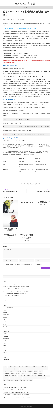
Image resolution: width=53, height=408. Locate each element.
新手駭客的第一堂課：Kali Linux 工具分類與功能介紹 (10, 235)
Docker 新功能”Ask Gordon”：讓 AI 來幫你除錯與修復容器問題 (14, 293)
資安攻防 (4, 352)
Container (44, 366)
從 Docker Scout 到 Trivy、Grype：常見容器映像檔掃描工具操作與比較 (16, 291)
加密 (37, 378)
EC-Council (44, 368)
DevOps (22, 368)
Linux (18, 373)
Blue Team (17, 366)
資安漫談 (4, 355)
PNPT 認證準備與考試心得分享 (16, 387)
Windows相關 (5, 338)
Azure (4, 305)
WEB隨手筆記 (5, 336)
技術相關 (4, 345)
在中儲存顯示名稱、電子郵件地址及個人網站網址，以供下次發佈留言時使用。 (24, 264)
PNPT (40, 373)
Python (4, 329)
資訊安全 (4, 357)
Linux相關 (4, 321)
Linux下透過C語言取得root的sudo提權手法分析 (43, 201)
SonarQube (27, 375)
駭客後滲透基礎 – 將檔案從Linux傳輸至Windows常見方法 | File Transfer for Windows (26, 236)
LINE (12, 373)
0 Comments (22, 19)
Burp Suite (36, 366)
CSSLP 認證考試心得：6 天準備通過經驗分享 (11, 295)
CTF (16, 368)
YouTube (25, 405)
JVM (40, 371)
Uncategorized (5, 331)
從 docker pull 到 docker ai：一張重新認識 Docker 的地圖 (13, 288)
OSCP (4, 324)
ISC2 (24, 371)
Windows (18, 378)
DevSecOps (5, 312)
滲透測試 (14, 19)
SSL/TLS (40, 375)
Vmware (46, 375)
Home (21, 405)
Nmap (23, 373)
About (29, 405)
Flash (5, 371)
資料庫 (23, 380)
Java (3, 319)
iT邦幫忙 (4, 317)
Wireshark (26, 378)
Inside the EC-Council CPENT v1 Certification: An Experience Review (26, 202)
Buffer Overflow (26, 366)
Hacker (18, 371)
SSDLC (34, 375)
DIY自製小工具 (5, 314)
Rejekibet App (6, 397)
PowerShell (6, 375)
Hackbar (11, 371)
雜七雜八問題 (5, 359)
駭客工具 (29, 380)
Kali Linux (6, 373)
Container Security (8, 368)
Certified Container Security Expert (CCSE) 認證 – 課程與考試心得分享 (16, 286)
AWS (3, 303)
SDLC (20, 375)
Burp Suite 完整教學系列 (7, 307)
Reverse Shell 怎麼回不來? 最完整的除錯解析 (10, 229)
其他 (3, 340)
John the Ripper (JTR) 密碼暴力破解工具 (17, 394)
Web (12, 378)
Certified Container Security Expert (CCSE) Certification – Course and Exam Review (18, 284)
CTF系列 (4, 310)
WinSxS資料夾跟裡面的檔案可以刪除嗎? (17, 392)
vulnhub (4, 333)
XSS (32, 378)
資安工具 (4, 350)
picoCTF (4, 326)
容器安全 (4, 343)
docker (37, 368)
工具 (4, 380)
